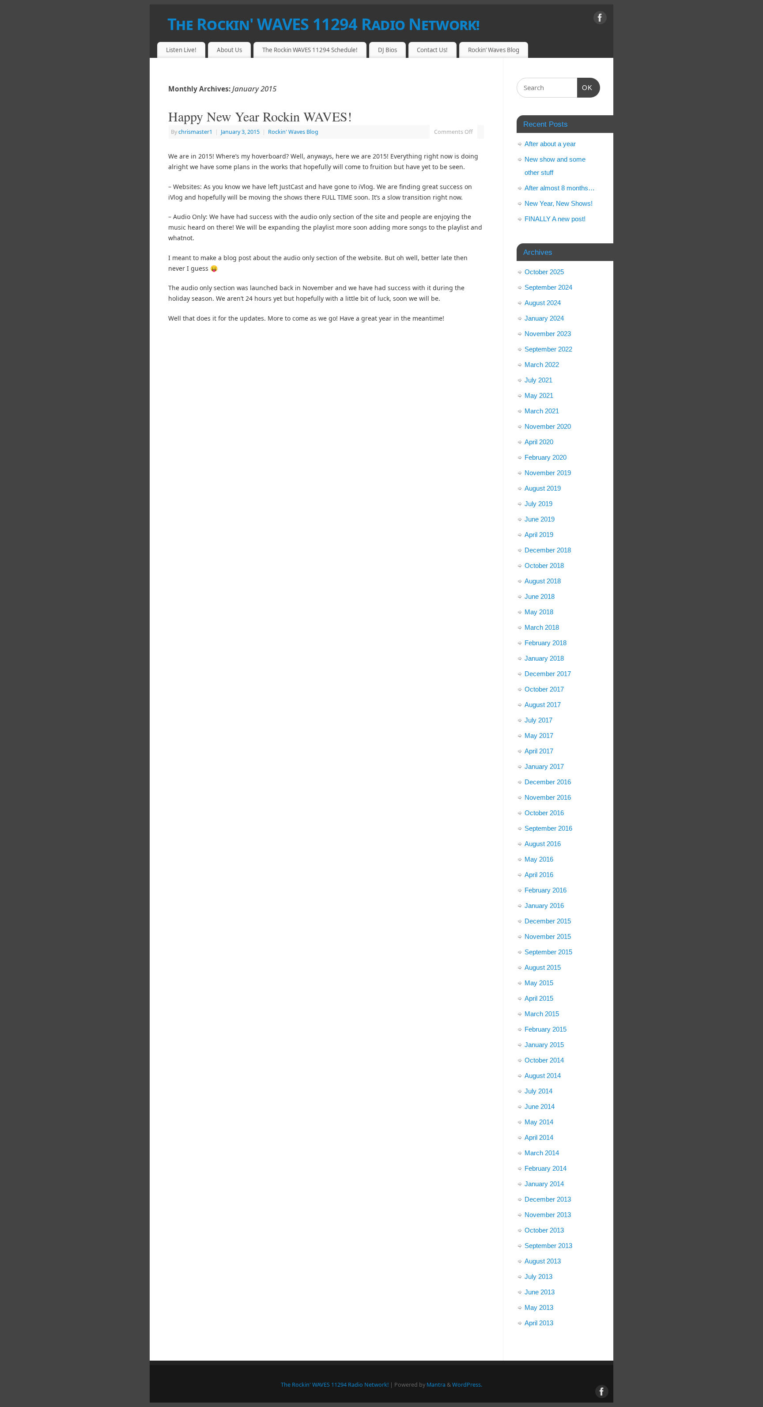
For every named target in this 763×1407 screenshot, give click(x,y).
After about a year (550, 144)
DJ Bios (387, 50)
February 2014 (546, 1168)
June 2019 (540, 519)
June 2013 (540, 1292)
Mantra (436, 1384)
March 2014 (542, 1153)
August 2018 (543, 581)
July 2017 (538, 720)
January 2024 (544, 318)
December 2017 (548, 673)
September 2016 (548, 828)
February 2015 (546, 1029)
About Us (229, 50)
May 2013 (539, 1307)
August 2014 (543, 1075)
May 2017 (539, 735)
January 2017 (544, 766)
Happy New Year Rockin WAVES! (260, 116)
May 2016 (539, 859)
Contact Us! (432, 50)
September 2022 (548, 349)
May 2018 (539, 612)
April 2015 (539, 998)
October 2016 (544, 813)
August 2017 (543, 704)
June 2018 (540, 596)
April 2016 (539, 874)
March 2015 (542, 1013)
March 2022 (542, 364)
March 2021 (542, 411)
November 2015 (548, 936)
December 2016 (548, 782)
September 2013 (548, 1245)
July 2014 (538, 1091)
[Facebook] (600, 19)
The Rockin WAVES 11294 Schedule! (310, 50)
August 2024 (543, 302)
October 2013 (544, 1230)
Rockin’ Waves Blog (493, 50)
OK (585, 87)
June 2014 (540, 1106)
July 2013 (538, 1276)
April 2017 (539, 751)
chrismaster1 (195, 132)
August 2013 (543, 1261)
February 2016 (546, 890)
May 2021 (539, 395)
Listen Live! (181, 50)
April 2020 (539, 442)
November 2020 (548, 426)
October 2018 (544, 565)
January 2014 (544, 1184)
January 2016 (544, 905)
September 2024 (548, 287)
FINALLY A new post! (555, 219)
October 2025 (544, 272)
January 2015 (544, 1044)
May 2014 (539, 1122)
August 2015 (543, 967)
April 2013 (539, 1323)
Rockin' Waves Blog (293, 132)
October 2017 (544, 689)
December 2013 (548, 1199)
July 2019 (538, 503)
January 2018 (544, 658)
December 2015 (548, 921)
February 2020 (546, 457)
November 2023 (548, 333)
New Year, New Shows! (559, 203)
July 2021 (538, 380)
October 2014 (544, 1060)
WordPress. (467, 1384)
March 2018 (542, 627)
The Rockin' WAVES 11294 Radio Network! (323, 24)
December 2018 (548, 550)
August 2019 (543, 488)
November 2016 (548, 797)
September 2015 (548, 952)
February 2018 (546, 643)
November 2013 (548, 1214)
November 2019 (548, 473)
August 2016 (543, 843)
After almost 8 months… (560, 188)
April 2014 (539, 1137)
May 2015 (539, 983)
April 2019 (539, 534)
